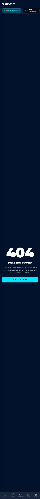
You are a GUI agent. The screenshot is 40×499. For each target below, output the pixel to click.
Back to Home (21, 279)
